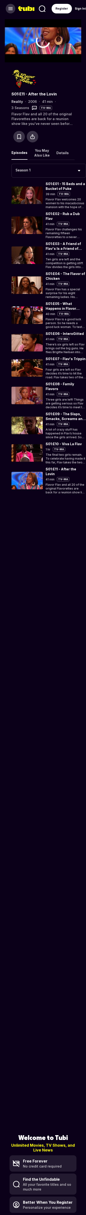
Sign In (80, 8)
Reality (17, 101)
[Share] (32, 136)
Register (61, 8)
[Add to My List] (19, 136)
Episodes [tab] (19, 153)
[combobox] (49, 170)
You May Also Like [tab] (42, 152)
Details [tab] (62, 153)
